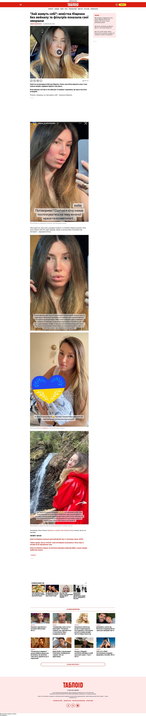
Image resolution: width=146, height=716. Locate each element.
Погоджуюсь (3, 715)
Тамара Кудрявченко (36, 24)
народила (45, 428)
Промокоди (89, 700)
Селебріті (50, 9)
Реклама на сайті (57, 700)
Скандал (56, 9)
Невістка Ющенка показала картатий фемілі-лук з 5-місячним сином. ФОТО (56, 539)
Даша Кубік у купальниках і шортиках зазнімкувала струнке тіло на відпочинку (62, 654)
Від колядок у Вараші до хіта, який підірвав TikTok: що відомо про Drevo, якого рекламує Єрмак (104, 20)
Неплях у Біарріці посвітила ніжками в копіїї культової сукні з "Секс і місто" (84, 654)
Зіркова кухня (73, 9)
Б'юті (66, 9)
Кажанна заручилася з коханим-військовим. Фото (38, 628)
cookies (14, 714)
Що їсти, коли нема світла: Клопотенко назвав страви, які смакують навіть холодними (104, 33)
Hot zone (86, 9)
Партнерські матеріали (78, 700)
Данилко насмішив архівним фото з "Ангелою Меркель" (104, 27)
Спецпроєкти (94, 9)
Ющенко (33, 555)
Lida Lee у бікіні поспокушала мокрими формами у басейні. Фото (105, 653)
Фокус (97, 15)
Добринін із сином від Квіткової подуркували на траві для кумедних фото (105, 628)
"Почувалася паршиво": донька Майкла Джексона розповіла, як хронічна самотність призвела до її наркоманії (40, 655)
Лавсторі (80, 9)
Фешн (61, 9)
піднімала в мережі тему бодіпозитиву (60, 530)
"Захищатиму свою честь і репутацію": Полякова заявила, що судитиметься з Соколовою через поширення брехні (62, 630)
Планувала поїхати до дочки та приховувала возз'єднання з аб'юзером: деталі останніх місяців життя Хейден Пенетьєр (84, 630)
